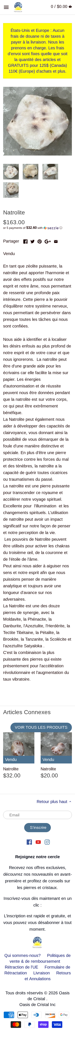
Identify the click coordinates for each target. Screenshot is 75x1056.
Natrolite (11, 769)
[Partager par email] (56, 240)
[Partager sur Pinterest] (40, 240)
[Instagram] (47, 842)
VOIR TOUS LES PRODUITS (41, 727)
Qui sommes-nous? (22, 955)
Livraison (42, 973)
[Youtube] (38, 842)
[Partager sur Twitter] (32, 240)
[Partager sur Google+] (48, 240)
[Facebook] (29, 842)
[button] (37, 228)
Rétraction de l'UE (21, 967)
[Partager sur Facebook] (25, 240)
